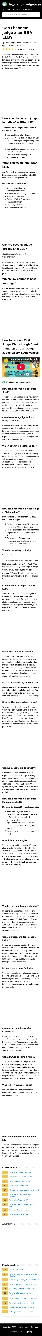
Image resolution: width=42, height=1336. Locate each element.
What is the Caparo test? (18, 1200)
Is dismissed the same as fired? (21, 1177)
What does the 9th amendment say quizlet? (22, 1205)
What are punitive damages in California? (20, 1195)
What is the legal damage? (19, 1214)
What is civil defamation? (18, 1185)
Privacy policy (26, 1332)
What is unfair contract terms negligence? (20, 1294)
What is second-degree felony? (20, 1172)
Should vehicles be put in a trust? (21, 1307)
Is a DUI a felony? (16, 1270)
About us (13, 1332)
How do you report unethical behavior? (23, 1284)
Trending (6, 10)
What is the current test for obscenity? (23, 1298)
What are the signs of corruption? (21, 1303)
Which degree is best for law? (20, 1181)
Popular (16, 10)
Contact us (27, 10)
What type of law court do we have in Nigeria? (23, 1275)
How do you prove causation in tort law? (24, 1190)
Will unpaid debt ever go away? (21, 1312)
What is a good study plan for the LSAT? (24, 1280)
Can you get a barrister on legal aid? (22, 1288)
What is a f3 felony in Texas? (20, 1210)
